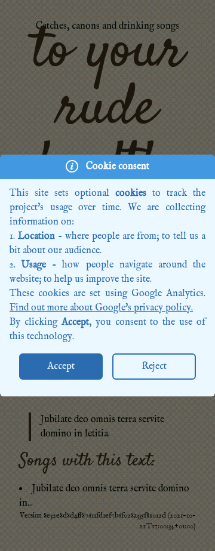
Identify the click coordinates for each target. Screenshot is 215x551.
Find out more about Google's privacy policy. (101, 308)
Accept (61, 367)
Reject (154, 367)
